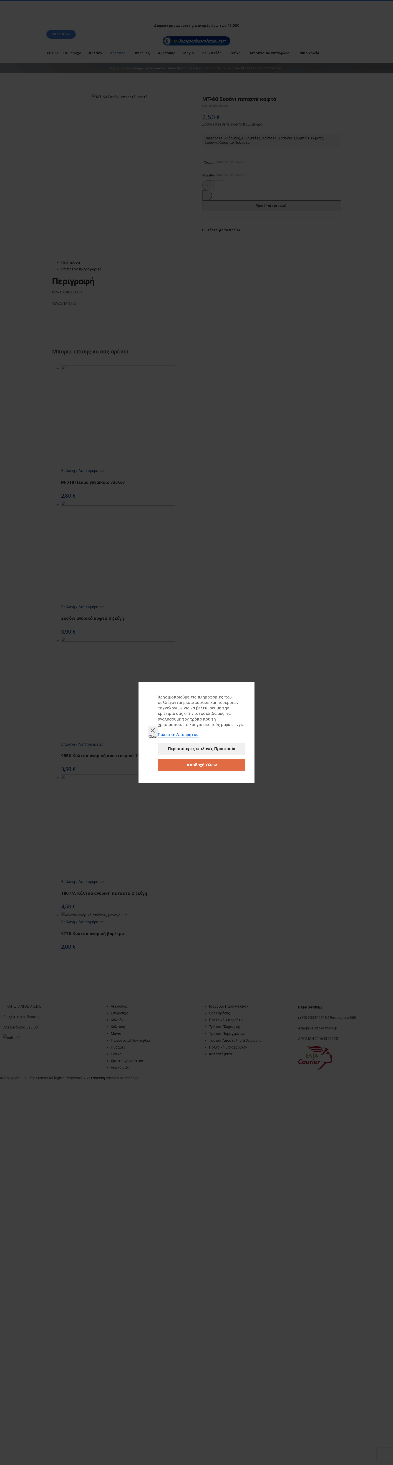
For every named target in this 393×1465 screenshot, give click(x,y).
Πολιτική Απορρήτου (178, 734)
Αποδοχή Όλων (201, 765)
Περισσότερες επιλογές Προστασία (201, 748)
